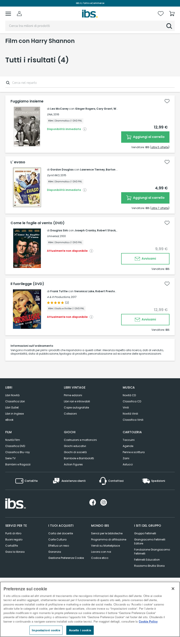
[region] (90, 609)
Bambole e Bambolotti (79, 458)
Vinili (126, 407)
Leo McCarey (59, 109)
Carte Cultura (57, 539)
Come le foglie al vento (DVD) (38, 223)
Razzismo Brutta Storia (149, 566)
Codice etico (99, 558)
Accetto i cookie (80, 630)
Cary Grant (104, 109)
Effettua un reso (58, 545)
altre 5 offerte (159, 147)
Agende (128, 446)
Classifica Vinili (133, 420)
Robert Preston (106, 291)
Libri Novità (12, 395)
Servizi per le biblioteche (106, 533)
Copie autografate (76, 407)
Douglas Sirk (59, 230)
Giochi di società (75, 452)
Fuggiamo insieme (27, 101)
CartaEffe (11, 545)
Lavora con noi (101, 552)
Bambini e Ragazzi (18, 464)
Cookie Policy (148, 621)
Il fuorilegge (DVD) (27, 284)
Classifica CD (132, 401)
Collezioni (70, 413)
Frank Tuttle (59, 291)
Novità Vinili (130, 413)
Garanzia (54, 552)
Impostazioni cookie (46, 630)
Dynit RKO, (53, 175)
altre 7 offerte (159, 208)
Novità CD (129, 395)
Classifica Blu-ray (17, 452)
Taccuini (129, 440)
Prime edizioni (73, 395)
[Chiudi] (173, 588)
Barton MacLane (117, 169)
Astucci (128, 464)
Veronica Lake (84, 291)
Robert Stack (106, 230)
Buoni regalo (13, 539)
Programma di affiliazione (108, 539)
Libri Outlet (12, 407)
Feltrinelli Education (147, 559)
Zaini (126, 458)
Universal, (53, 236)
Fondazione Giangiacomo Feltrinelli (152, 551)
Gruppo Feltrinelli (145, 533)
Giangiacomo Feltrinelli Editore (149, 541)
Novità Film (12, 440)
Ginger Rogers (85, 109)
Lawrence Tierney (92, 169)
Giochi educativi (75, 446)
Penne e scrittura (134, 452)
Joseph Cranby (85, 230)
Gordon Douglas (62, 169)
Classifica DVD (15, 446)
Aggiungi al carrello (148, 137)
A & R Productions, (58, 297)
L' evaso (18, 162)
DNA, (50, 114)
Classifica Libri (15, 401)
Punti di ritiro (13, 533)
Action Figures (73, 464)
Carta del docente (60, 533)
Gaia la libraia (15, 552)
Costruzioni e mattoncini (80, 440)
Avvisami (148, 258)
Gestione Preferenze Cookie (66, 558)
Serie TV (10, 458)
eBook (9, 420)
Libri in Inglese (14, 413)
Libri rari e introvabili (77, 401)
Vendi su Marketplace (105, 545)
